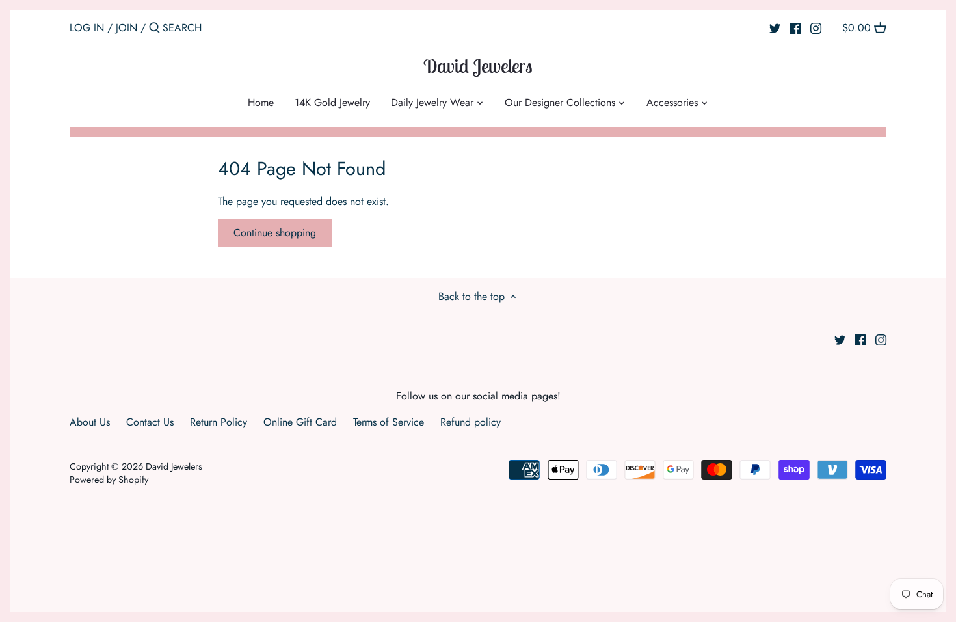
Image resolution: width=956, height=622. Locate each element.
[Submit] (154, 28)
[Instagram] (815, 27)
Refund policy (470, 421)
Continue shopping (274, 232)
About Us (90, 421)
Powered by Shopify (109, 479)
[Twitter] (774, 27)
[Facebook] (795, 27)
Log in (87, 27)
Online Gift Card (300, 421)
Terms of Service (388, 421)
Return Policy (218, 421)
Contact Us (150, 421)
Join (126, 27)
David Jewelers (478, 65)
